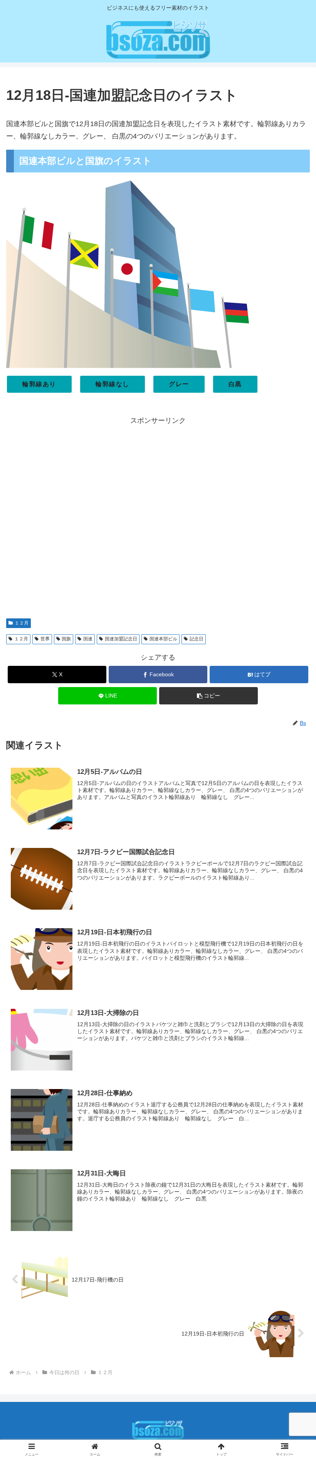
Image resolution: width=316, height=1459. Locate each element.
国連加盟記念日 (121, 639)
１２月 (22, 623)
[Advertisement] (158, 518)
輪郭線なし (112, 384)
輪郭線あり (39, 384)
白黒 (235, 384)
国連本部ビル (163, 639)
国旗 (66, 639)
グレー (179, 384)
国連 (87, 639)
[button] (208, 695)
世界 (45, 639)
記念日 (196, 639)
